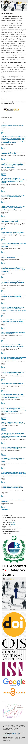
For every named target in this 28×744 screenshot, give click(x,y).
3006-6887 (12, 524)
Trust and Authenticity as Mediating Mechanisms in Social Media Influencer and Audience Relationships (13, 245)
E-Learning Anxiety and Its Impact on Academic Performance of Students (13, 333)
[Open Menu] (1, 1)
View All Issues (4, 509)
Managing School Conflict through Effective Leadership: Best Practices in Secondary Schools (13, 423)
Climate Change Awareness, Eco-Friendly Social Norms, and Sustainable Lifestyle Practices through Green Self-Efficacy (13, 207)
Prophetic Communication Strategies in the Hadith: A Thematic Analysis (12, 256)
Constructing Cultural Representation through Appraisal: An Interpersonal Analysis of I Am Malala (12, 460)
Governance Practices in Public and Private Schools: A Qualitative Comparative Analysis (12, 345)
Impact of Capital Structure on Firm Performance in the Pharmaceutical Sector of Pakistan (13, 448)
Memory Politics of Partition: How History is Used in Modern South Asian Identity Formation (13, 320)
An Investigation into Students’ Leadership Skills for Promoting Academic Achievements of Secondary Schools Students (13, 359)
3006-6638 (12, 522)
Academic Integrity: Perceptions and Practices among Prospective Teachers (12, 152)
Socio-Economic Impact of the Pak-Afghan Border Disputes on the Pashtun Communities (13, 295)
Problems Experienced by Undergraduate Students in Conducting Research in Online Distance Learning (12, 487)
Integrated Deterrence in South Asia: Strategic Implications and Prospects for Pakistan (12, 195)
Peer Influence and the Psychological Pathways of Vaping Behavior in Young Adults (13, 220)
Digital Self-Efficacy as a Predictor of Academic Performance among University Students (12, 233)
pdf (4, 132)
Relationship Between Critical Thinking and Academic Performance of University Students (12, 384)
